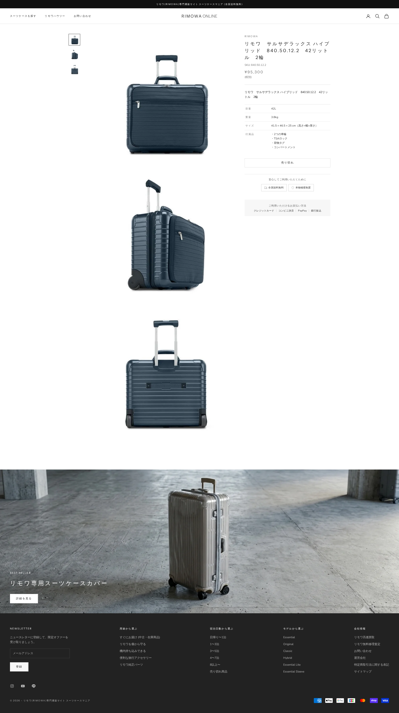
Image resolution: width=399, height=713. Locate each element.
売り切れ (287, 163)
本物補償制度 (303, 187)
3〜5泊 (214, 651)
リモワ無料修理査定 (367, 644)
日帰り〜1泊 (218, 637)
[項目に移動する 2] (74, 54)
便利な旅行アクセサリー (136, 658)
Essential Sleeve (293, 672)
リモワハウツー (55, 16)
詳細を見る (24, 598)
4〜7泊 (214, 658)
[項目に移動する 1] (74, 39)
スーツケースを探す (23, 16)
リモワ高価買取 (364, 637)
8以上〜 (215, 665)
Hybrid (287, 658)
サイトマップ (363, 672)
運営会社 (360, 658)
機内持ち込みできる (133, 651)
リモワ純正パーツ (131, 665)
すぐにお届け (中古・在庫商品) (140, 637)
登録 (19, 667)
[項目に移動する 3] (74, 69)
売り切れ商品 (218, 672)
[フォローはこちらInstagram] (12, 686)
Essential (289, 637)
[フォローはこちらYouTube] (23, 686)
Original (288, 644)
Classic (287, 651)
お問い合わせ (82, 16)
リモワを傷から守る (133, 644)
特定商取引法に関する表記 (371, 665)
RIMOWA (251, 36)
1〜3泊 (214, 644)
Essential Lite (291, 665)
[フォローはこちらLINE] (34, 686)
